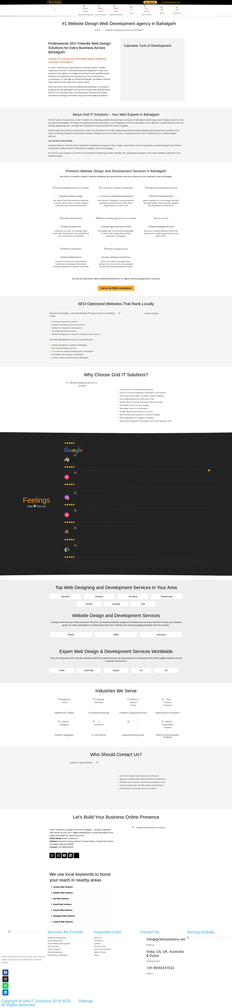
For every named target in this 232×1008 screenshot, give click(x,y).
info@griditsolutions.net (171, 2)
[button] (82, 887)
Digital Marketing (116, 14)
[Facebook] (64, 855)
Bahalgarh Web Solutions (64, 916)
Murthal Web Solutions (63, 893)
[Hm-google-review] (76, 855)
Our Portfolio (147, 14)
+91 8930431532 (160, 968)
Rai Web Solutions (61, 898)
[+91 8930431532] (143, 968)
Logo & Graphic (101, 14)
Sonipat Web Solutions (63, 887)
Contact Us (177, 13)
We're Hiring (55, 2)
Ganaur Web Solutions (62, 910)
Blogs (162, 13)
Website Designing (85, 14)
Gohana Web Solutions (63, 922)
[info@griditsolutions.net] (143, 939)
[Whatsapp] (52, 855)
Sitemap (86, 1001)
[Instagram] (58, 855)
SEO (131, 13)
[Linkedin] (70, 855)
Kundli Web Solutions (62, 904)
